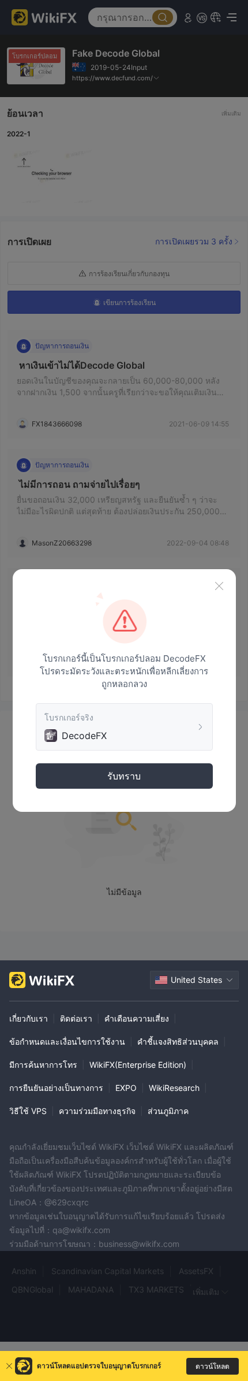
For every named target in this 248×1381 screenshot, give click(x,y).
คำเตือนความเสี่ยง (136, 1018)
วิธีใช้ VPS (28, 1111)
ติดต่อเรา (76, 1018)
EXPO (126, 1088)
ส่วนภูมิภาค (168, 1111)
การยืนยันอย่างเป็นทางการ (56, 1088)
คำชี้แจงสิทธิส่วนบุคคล (178, 1041)
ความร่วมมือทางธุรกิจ (97, 1111)
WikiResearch (174, 1088)
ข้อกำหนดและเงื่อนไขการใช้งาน (67, 1041)
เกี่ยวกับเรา (28, 1018)
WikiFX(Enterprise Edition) (137, 1065)
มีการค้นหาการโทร (43, 1065)
